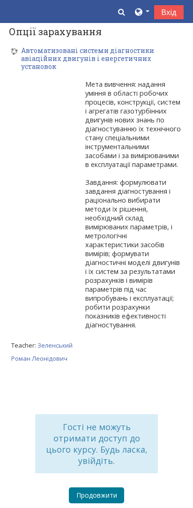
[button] (121, 12)
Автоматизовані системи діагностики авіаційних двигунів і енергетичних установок (87, 58)
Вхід (169, 12)
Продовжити (96, 495)
